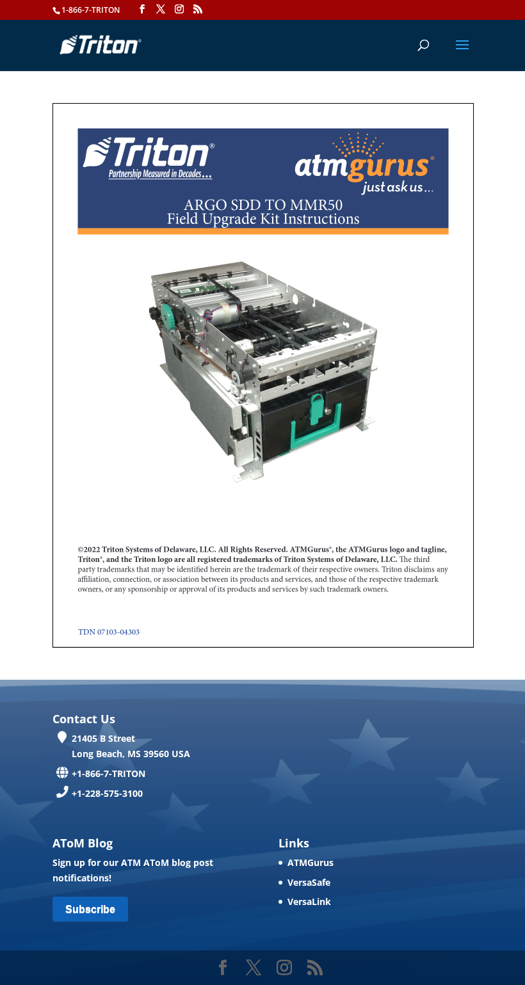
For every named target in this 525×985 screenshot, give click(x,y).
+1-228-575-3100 (107, 793)
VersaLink (309, 901)
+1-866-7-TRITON (108, 773)
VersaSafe (308, 882)
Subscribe (90, 909)
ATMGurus (310, 862)
